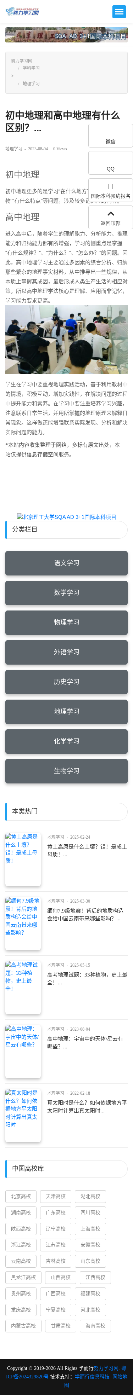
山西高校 (61, 1277)
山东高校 (90, 1261)
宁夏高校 (56, 1310)
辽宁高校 (56, 1229)
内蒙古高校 (23, 1326)
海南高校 (95, 1326)
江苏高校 (56, 1245)
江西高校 (95, 1277)
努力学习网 (21, 61)
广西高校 (56, 1293)
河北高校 (90, 1310)
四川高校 (90, 1212)
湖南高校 (21, 1212)
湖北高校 (90, 1196)
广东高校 (56, 1212)
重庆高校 (21, 1310)
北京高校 (21, 1196)
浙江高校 (21, 1245)
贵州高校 (21, 1293)
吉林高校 (56, 1261)
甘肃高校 (61, 1326)
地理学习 (31, 83)
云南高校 (21, 1261)
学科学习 (31, 68)
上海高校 (90, 1229)
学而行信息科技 (92, 1376)
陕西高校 (21, 1229)
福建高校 (90, 1293)
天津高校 (56, 1196)
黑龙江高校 (23, 1277)
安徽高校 (90, 1245)
